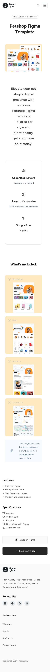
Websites (7, 624)
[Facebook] (19, 603)
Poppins (24, 230)
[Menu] (45, 5)
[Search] (38, 5)
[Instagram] (12, 603)
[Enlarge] (38, 47)
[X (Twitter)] (5, 603)
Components (9, 645)
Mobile (5, 631)
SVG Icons (7, 638)
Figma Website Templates (25, 17)
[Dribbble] (27, 603)
